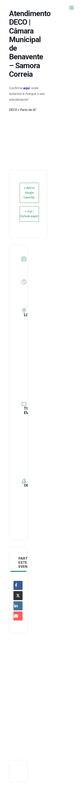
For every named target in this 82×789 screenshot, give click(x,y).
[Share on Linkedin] (18, 605)
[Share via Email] (18, 616)
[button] (71, 7)
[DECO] (13, 7)
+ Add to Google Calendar (29, 192)
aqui (26, 88)
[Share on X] (18, 595)
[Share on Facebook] (18, 585)
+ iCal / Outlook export (29, 214)
